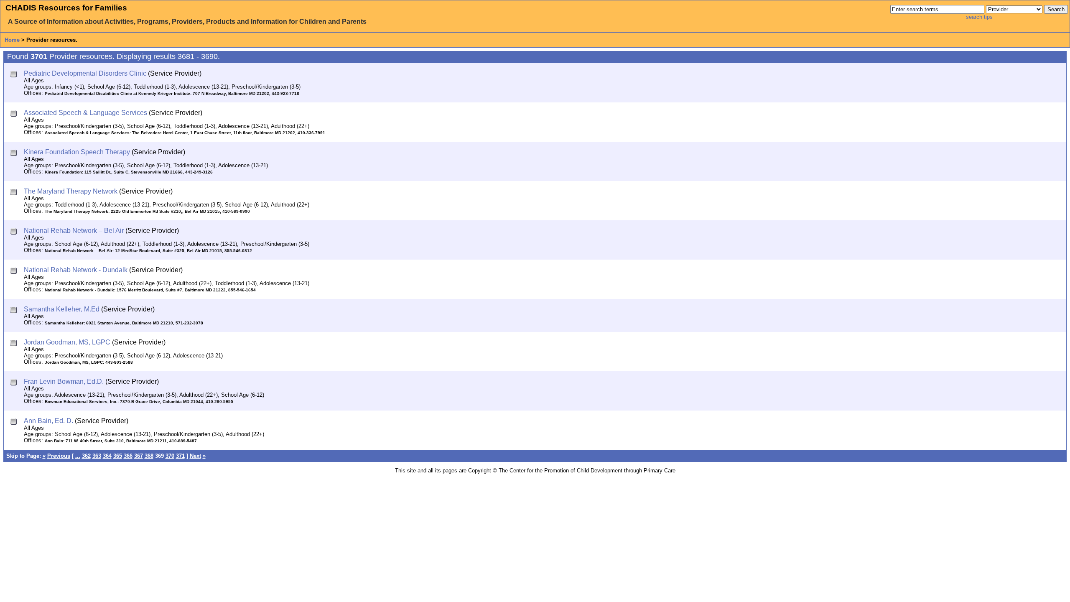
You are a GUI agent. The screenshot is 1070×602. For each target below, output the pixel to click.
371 (180, 456)
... (77, 456)
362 (86, 456)
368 (149, 456)
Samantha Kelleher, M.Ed (61, 309)
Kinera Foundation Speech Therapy (77, 152)
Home (12, 40)
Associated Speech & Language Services (85, 112)
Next (195, 456)
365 (117, 456)
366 (128, 456)
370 (170, 456)
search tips (979, 17)
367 (138, 456)
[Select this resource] (14, 75)
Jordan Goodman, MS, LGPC (67, 342)
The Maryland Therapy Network (70, 191)
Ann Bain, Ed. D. (48, 420)
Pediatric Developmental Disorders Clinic (85, 73)
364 (107, 456)
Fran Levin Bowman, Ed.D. (64, 381)
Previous (58, 456)
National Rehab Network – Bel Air (74, 230)
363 (96, 456)
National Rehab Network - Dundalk (75, 269)
